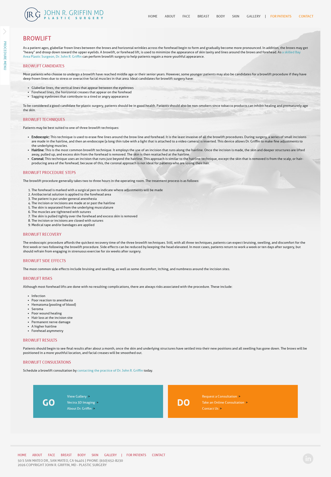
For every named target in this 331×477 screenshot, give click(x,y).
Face (186, 16)
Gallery (253, 16)
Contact (306, 16)
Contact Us (210, 409)
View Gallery (77, 396)
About (170, 16)
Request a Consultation (219, 396)
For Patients (281, 16)
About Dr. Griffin (79, 409)
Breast (203, 16)
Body (220, 16)
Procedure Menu (5, 55)
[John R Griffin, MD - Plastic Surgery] (63, 15)
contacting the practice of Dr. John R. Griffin (110, 370)
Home (153, 16)
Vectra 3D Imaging (81, 402)
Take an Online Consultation (223, 402)
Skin (235, 16)
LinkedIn (308, 458)
